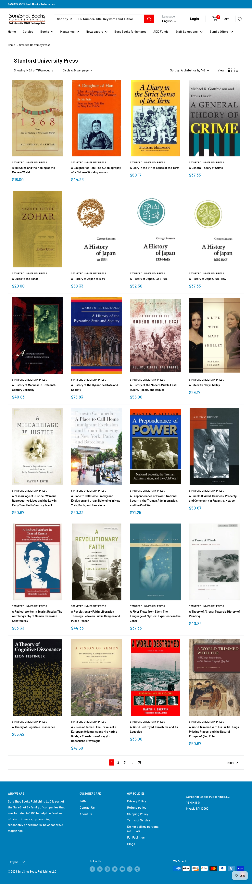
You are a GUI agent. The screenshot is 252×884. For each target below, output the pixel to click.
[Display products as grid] (230, 70)
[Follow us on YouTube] (122, 869)
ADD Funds (161, 31)
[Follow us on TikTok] (129, 869)
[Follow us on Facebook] (92, 869)
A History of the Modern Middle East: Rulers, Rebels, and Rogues (153, 387)
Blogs (131, 844)
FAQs (83, 801)
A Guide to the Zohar (25, 278)
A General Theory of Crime (206, 167)
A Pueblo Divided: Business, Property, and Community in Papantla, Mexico (213, 498)
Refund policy (136, 807)
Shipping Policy (137, 814)
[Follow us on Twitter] (100, 869)
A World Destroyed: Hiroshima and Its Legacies (154, 729)
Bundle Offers (219, 31)
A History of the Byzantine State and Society (94, 387)
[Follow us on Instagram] (107, 869)
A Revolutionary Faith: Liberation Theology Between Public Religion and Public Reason (95, 616)
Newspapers (94, 31)
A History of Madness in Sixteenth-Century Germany (34, 387)
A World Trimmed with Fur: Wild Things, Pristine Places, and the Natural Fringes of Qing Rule (214, 731)
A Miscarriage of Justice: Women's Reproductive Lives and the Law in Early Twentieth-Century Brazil (34, 500)
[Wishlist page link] (240, 19)
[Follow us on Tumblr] (137, 869)
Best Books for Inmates (130, 31)
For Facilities (136, 837)
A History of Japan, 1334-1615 (149, 278)
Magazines (67, 31)
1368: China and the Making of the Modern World (33, 170)
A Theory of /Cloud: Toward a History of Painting (214, 614)
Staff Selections (186, 31)
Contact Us (87, 807)
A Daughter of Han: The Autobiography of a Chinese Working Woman (96, 170)
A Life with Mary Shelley (204, 385)
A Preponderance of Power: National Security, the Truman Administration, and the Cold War (154, 500)
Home (12, 31)
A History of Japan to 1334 (88, 278)
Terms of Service (138, 820)
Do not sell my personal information (143, 829)
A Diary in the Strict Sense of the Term (154, 167)
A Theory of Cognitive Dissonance (33, 727)
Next (230, 762)
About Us (86, 814)
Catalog (28, 31)
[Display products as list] (236, 70)
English (14, 862)
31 (139, 762)
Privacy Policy (136, 801)
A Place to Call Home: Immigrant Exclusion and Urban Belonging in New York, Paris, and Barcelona (95, 500)
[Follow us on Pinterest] (115, 869)
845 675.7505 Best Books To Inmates (31, 4)
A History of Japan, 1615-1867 (207, 278)
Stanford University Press (34, 45)
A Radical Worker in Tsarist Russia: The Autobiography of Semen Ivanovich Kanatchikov (37, 616)
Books (44, 31)
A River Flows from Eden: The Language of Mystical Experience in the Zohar (155, 616)
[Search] (149, 19)
